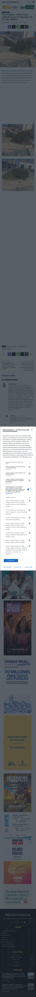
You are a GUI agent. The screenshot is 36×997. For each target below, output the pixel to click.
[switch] (28, 467)
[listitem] (18, 463)
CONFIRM (10, 560)
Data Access (18, 567)
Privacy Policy (28, 567)
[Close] (32, 430)
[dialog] (18, 498)
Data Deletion (8, 567)
